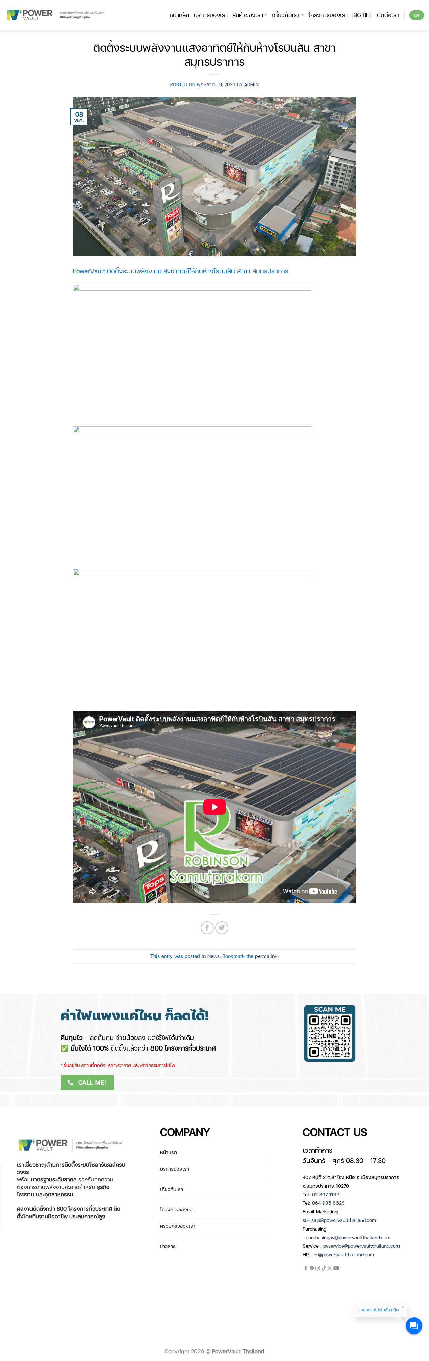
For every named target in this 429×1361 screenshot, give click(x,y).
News (213, 956)
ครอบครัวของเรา (177, 1225)
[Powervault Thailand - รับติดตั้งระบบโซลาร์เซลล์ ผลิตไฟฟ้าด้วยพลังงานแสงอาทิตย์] (56, 15)
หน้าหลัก (179, 15)
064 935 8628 (328, 1202)
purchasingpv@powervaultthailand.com (348, 1237)
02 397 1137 (325, 1194)
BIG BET (362, 15)
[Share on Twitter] (221, 927)
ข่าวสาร (168, 1246)
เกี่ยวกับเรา (285, 15)
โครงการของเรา (328, 15)
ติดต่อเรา (388, 15)
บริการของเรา (211, 15)
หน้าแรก (168, 1152)
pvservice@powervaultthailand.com (361, 1245)
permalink (266, 956)
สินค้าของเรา (247, 15)
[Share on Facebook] (207, 927)
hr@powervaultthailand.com (344, 1254)
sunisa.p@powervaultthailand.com (339, 1219)
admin (251, 84)
